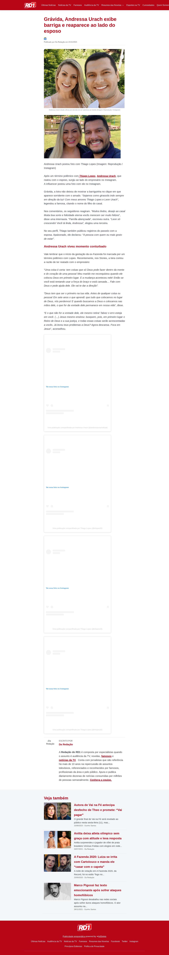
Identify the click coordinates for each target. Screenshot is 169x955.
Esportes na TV (133, 5)
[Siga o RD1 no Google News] (45, 38)
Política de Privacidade (94, 946)
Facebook (115, 941)
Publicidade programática (74, 936)
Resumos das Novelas (111, 5)
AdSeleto (102, 936)
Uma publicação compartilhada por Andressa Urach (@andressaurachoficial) (78, 427)
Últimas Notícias (48, 5)
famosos (106, 756)
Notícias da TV (64, 5)
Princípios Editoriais (73, 946)
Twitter (125, 941)
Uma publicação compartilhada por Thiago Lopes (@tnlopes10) (77, 528)
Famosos (78, 5)
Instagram (134, 941)
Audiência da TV (91, 5)
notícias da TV (67, 760)
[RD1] (30, 5)
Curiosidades (148, 5)
